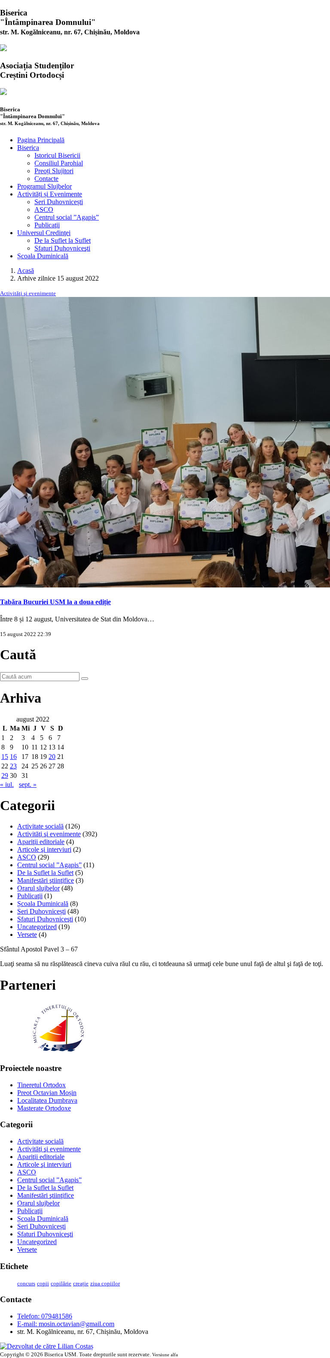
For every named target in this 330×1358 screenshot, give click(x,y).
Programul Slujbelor (44, 186)
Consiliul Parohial (58, 163)
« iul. (7, 784)
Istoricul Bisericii (57, 155)
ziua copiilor (105, 1283)
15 (4, 756)
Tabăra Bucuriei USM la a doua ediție (55, 602)
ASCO (43, 209)
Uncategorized (37, 926)
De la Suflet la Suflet (62, 240)
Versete (27, 934)
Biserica (28, 147)
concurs (26, 1283)
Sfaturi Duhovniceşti (62, 248)
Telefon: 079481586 (44, 1316)
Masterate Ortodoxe (44, 1108)
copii (43, 1283)
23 (13, 766)
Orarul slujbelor (38, 888)
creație (81, 1283)
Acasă (25, 270)
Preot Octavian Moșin (46, 1092)
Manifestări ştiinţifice (45, 880)
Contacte (46, 178)
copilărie (61, 1283)
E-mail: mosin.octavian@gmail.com (65, 1323)
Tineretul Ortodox (41, 1085)
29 (4, 775)
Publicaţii (47, 225)
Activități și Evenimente (49, 194)
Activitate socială (40, 826)
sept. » (28, 784)
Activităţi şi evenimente (28, 293)
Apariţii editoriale (40, 841)
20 (52, 756)
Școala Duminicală (42, 256)
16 (13, 756)
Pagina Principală (40, 140)
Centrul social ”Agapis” (66, 217)
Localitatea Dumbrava (47, 1100)
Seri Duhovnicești (58, 201)
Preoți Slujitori (53, 170)
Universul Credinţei (43, 232)
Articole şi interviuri (44, 849)
